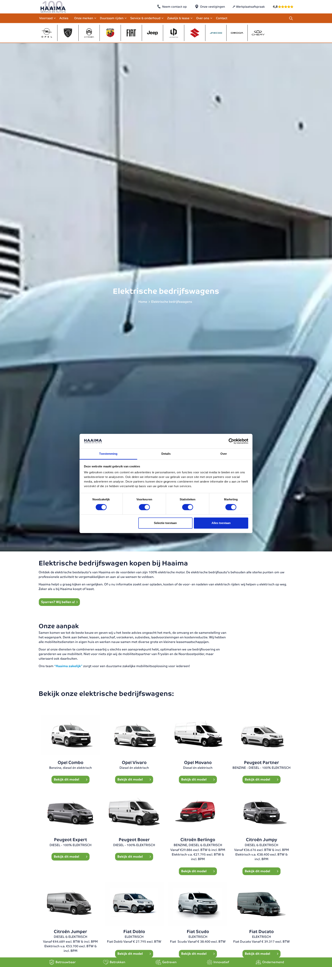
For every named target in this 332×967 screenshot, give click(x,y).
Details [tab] (166, 453)
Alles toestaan (221, 523)
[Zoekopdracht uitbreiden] (291, 18)
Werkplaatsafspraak (250, 6)
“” (68, 666)
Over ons (202, 18)
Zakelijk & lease (178, 18)
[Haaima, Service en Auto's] (53, 6)
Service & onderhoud (145, 18)
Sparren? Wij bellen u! (58, 602)
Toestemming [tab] (108, 453)
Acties (63, 18)
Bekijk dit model (67, 779)
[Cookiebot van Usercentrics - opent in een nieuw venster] (231, 441)
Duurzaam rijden (112, 18)
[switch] (144, 507)
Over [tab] (223, 453)
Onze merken (83, 18)
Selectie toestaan (165, 523)
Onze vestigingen (212, 6)
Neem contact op (174, 6)
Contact (221, 18)
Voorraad (46, 18)
